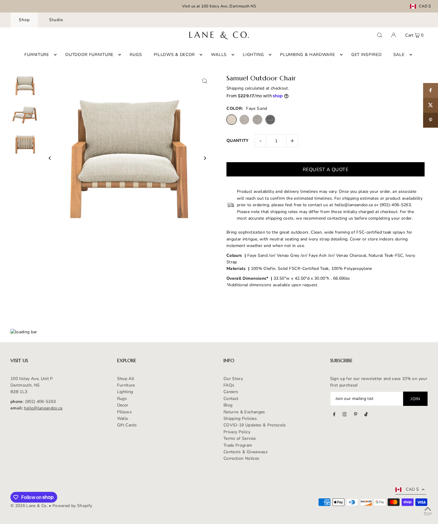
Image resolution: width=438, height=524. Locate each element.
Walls (122, 418)
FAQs (228, 385)
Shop (24, 20)
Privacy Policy (236, 432)
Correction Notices (241, 458)
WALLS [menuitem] (219, 54)
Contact (230, 398)
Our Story (233, 378)
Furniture (126, 385)
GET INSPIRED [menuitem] (366, 54)
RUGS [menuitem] (136, 54)
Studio (56, 20)
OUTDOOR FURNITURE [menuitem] (89, 54)
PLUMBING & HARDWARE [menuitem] (307, 54)
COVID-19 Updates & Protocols (254, 425)
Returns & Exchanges (244, 412)
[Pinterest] (355, 415)
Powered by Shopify (72, 506)
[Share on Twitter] (430, 105)
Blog (227, 405)
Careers (230, 392)
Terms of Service (239, 438)
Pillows (124, 412)
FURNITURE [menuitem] (36, 54)
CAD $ (425, 6)
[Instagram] (345, 415)
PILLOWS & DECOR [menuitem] (174, 54)
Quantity (237, 140)
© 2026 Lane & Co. (29, 506)
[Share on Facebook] (430, 90)
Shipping (235, 88)
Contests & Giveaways (245, 452)
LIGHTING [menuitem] (253, 54)
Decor (122, 405)
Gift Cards (127, 425)
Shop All (125, 378)
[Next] (205, 158)
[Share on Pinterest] (430, 120)
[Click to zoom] (205, 80)
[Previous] (50, 158)
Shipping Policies (240, 418)
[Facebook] (334, 415)
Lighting (125, 392)
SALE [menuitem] (399, 54)
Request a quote (325, 169)
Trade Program (237, 445)
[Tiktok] (366, 415)
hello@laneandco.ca (43, 408)
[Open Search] (379, 35)
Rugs (122, 398)
